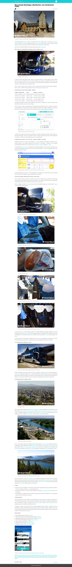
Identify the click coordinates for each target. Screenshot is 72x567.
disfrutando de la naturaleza (48, 480)
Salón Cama (33, 557)
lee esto (28, 489)
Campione (55, 555)
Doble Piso (37, 556)
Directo (33, 556)
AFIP (27, 555)
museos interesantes (47, 410)
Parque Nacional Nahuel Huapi (51, 502)
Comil (23, 556)
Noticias (27, 552)
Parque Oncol (17, 448)
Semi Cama (41, 557)
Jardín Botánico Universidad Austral (32, 446)
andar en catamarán (35, 445)
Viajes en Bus (41, 552)
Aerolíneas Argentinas (38, 144)
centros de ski (41, 481)
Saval (24, 446)
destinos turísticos (31, 478)
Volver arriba (55, 562)
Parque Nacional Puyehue (37, 502)
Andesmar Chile (43, 47)
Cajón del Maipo (30, 413)
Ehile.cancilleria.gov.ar (30, 524)
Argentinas (43, 555)
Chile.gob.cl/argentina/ (30, 522)
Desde (25, 556)
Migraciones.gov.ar (35, 519)
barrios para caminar (40, 410)
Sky (44, 557)
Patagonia (16, 557)
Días (31, 556)
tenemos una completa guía (34, 409)
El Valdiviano (32, 448)
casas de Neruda (54, 410)
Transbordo (50, 557)
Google (26, 41)
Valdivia (54, 557)
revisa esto (47, 334)
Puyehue (22, 557)
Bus (52, 555)
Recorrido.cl (25, 333)
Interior (46, 556)
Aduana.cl (31, 515)
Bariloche (49, 555)
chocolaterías (22, 482)
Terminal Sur (28, 184)
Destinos (24, 552)
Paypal (16, 336)
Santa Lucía (22, 410)
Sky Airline (49, 144)
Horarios (43, 556)
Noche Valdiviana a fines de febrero (50, 445)
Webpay (31, 334)
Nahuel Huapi (52, 556)
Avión (47, 555)
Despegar (28, 556)
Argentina (20, 552)
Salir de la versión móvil (36, 565)
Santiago (38, 41)
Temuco (46, 557)
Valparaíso (39, 412)
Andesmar (46, 372)
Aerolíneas (24, 555)
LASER (36, 141)
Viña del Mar (44, 412)
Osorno (56, 556)
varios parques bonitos (30, 410)
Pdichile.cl (39, 516)
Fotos (40, 556)
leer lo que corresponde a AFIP (47, 490)
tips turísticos (44, 443)
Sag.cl (32, 521)
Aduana (20, 555)
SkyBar (46, 448)
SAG (17, 489)
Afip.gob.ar (39, 518)
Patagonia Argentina (38, 43)
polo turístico (24, 43)
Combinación (19, 556)
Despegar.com (25, 146)
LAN (24, 141)
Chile (15, 556)
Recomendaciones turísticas (34, 552)
